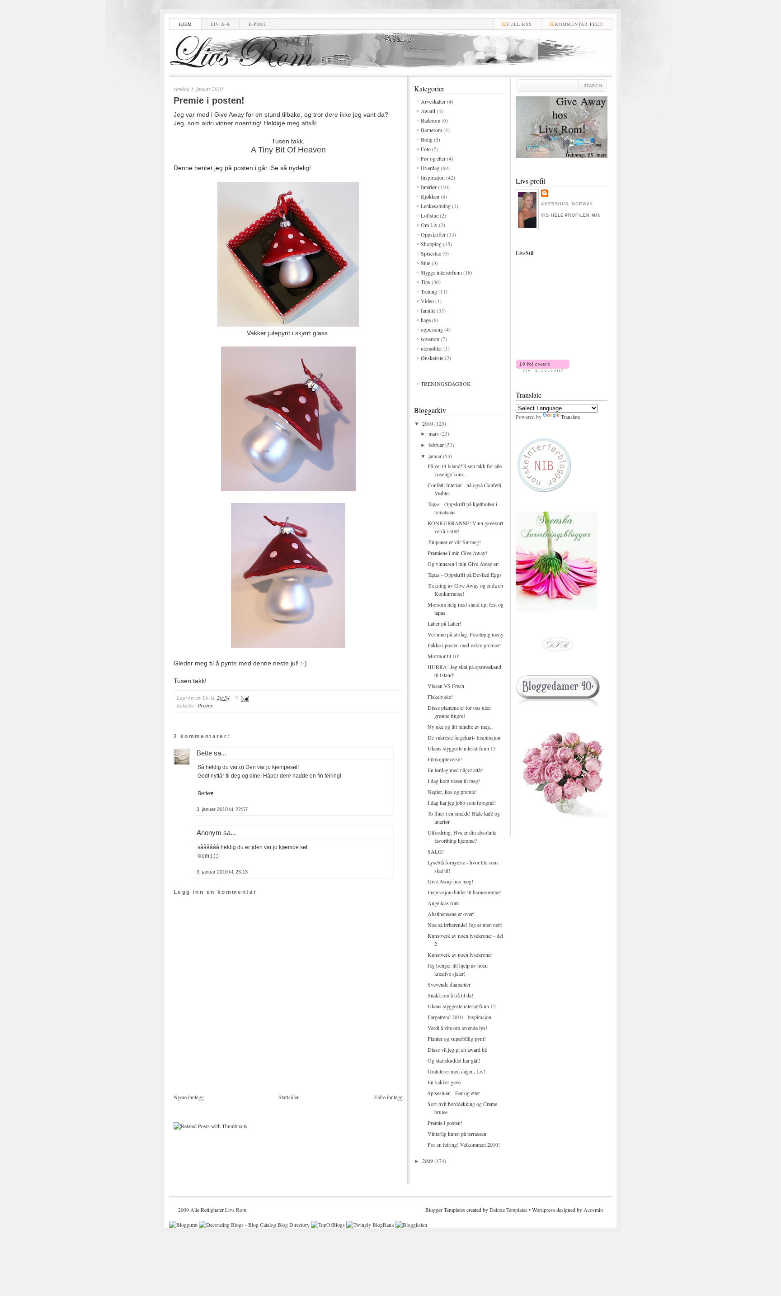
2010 (428, 423)
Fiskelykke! (440, 696)
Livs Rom (235, 1209)
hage (426, 319)
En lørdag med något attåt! (456, 770)
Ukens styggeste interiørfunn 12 (462, 1006)
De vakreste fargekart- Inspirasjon (464, 737)
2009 (428, 1160)
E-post (258, 24)
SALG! (436, 851)
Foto (426, 148)
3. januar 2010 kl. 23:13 (222, 871)
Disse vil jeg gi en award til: (457, 1049)
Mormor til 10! (444, 656)
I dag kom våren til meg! (454, 780)
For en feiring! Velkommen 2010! (464, 1144)
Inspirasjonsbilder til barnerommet (464, 892)
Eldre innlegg (388, 1097)
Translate (570, 416)
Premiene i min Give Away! (457, 552)
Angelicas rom (443, 903)
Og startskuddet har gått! (454, 1060)
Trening (429, 291)
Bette (204, 753)
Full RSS (519, 24)
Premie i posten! (209, 100)
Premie (205, 705)
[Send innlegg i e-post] (243, 697)
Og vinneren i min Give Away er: (463, 563)
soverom (430, 338)
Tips (425, 281)
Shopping (431, 243)
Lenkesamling (436, 205)
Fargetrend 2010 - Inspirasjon (459, 1017)
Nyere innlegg (189, 1097)
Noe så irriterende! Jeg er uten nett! (465, 924)
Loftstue (429, 215)
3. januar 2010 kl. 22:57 (222, 809)
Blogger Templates (445, 1209)
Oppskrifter (433, 234)
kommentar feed (579, 24)
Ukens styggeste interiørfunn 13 (462, 748)
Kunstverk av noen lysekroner (460, 954)
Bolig (427, 139)
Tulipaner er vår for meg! (454, 542)
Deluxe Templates (508, 1209)
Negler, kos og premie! (452, 791)
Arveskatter (433, 101)
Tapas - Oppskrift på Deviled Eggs (465, 574)
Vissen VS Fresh (446, 685)
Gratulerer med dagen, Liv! (456, 1071)
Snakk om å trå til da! (450, 995)
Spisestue (431, 253)
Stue (425, 262)
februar (436, 444)
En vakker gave (444, 1082)
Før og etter (433, 158)
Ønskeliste (432, 357)
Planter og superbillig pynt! (457, 1038)
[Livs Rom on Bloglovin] (542, 369)
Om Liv (429, 224)
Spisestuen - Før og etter (454, 1093)
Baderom (430, 120)
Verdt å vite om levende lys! (457, 1027)
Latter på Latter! (444, 623)
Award (428, 110)
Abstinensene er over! (451, 913)
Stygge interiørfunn (441, 272)
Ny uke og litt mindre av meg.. (460, 726)
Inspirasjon (433, 177)
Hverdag (430, 167)
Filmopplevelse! (445, 759)
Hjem (185, 24)
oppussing (432, 329)
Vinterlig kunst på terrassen (457, 1133)
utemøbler (431, 348)
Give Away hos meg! (450, 881)
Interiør (429, 186)
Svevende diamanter (449, 984)
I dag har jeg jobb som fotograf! (462, 802)
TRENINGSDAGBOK (446, 383)
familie (428, 310)
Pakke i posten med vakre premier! (465, 645)
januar (435, 456)
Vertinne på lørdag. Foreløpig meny (465, 634)
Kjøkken (430, 196)
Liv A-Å (220, 24)
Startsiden (289, 1097)
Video (427, 300)
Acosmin (593, 1209)
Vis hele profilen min (571, 215)
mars (434, 433)
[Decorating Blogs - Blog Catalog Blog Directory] (254, 1224)
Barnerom (431, 129)
